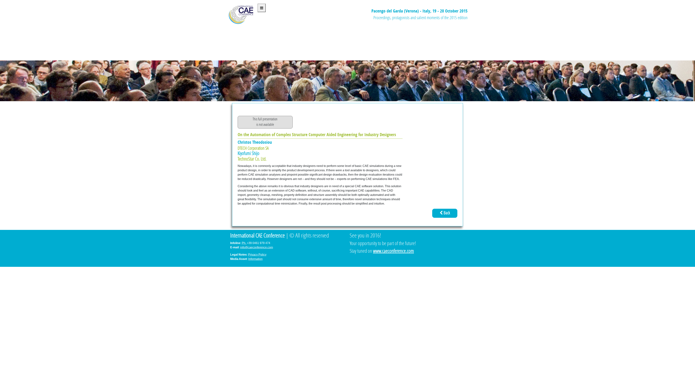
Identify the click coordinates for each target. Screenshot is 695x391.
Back (446, 213)
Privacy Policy (257, 254)
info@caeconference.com (256, 247)
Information (255, 258)
